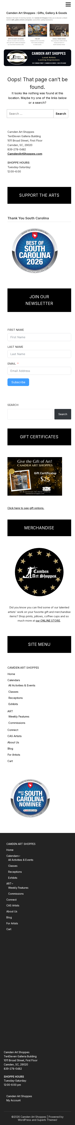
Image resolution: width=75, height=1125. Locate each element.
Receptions (15, 698)
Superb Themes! (47, 1119)
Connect (12, 730)
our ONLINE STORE (48, 620)
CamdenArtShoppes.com (24, 153)
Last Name (15, 347)
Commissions (16, 723)
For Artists (13, 754)
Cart (10, 761)
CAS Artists (14, 736)
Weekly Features (18, 716)
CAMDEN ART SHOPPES (23, 667)
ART (10, 711)
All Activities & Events (21, 685)
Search (12, 405)
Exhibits (13, 704)
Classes (13, 691)
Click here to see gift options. (25, 508)
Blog (10, 748)
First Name (15, 330)
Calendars (13, 680)
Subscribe (18, 382)
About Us (13, 742)
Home (11, 674)
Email (11, 363)
